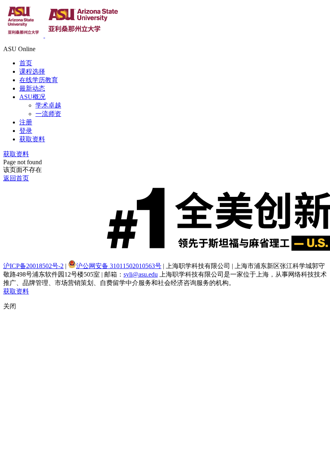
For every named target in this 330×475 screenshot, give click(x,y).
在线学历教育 (38, 79)
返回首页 (16, 178)
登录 (25, 130)
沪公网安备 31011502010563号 (118, 265)
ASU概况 (32, 96)
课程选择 (32, 71)
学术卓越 (48, 105)
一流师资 (48, 113)
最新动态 (32, 88)
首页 (25, 63)
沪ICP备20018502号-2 (33, 265)
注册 (25, 122)
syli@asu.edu (141, 274)
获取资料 (32, 139)
